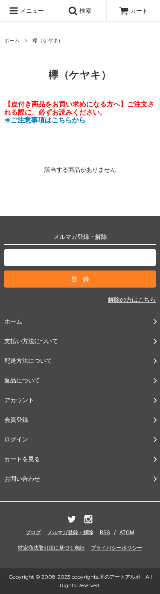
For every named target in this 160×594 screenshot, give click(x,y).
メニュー (31, 10)
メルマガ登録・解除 (70, 532)
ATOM (126, 532)
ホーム (12, 40)
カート (139, 10)
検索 (84, 10)
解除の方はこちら (132, 299)
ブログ (33, 532)
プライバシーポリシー (116, 547)
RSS (105, 532)
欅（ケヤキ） (47, 40)
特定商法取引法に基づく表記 (51, 547)
